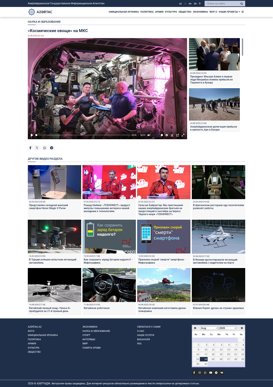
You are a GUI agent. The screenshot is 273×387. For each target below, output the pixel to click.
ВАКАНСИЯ (143, 339)
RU (185, 3)
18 (213, 354)
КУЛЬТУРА (171, 11)
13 (228, 349)
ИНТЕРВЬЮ (88, 339)
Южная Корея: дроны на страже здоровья (218, 308)
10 (206, 349)
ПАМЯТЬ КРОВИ (91, 347)
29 (242, 359)
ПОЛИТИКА (147, 11)
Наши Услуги (145, 335)
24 (206, 359)
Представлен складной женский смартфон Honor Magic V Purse (48, 207)
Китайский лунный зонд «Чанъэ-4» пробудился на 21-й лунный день (49, 310)
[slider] (82, 135)
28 (235, 359)
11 (213, 349)
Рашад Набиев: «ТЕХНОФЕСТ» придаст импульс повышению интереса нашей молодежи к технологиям (107, 208)
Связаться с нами (149, 326)
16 (197, 354)
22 (242, 354)
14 (235, 349)
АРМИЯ (159, 11)
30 (197, 364)
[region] (216, 85)
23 (197, 359)
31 (206, 364)
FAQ (139, 343)
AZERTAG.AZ (35, 326)
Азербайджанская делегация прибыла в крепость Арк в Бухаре (213, 128)
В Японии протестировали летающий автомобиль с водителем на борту (215, 261)
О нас (140, 331)
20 (228, 354)
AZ (180, 3)
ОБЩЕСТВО (185, 11)
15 (242, 349)
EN (190, 3)
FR (200, 3)
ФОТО (31, 331)
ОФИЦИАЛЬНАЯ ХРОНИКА (124, 11)
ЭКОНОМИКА (200, 11)
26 (221, 359)
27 (228, 359)
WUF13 (213, 11)
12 (221, 349)
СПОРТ (86, 335)
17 (206, 354)
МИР (85, 343)
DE (195, 3)
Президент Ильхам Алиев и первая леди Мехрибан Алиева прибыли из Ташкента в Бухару (211, 79)
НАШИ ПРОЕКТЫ (229, 11)
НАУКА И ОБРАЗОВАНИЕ (44, 21)
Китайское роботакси (96, 308)
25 (213, 359)
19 (221, 354)
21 (235, 354)
